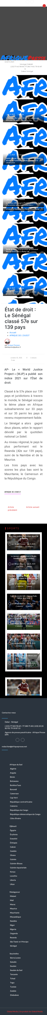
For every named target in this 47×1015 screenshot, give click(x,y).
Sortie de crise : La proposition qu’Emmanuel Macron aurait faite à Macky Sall (22, 250)
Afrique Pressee (14, 345)
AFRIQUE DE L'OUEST (12, 492)
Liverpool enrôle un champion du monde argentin (23, 637)
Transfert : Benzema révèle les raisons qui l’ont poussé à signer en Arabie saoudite (24, 577)
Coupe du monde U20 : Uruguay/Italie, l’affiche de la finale (23, 597)
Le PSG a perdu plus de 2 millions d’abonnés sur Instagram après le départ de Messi (23, 616)
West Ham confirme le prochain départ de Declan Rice (23, 537)
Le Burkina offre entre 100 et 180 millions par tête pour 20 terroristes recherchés (22, 119)
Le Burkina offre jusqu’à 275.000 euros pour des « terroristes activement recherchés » (23, 204)
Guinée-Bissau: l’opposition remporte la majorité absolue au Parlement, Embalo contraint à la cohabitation (23, 160)
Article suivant (32, 507)
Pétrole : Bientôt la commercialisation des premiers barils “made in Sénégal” (21, 293)
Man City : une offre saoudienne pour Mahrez (23, 657)
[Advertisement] (23, 30)
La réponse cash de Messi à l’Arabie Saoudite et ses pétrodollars (23, 557)
